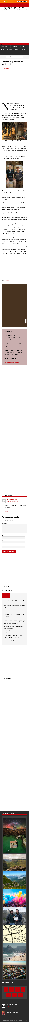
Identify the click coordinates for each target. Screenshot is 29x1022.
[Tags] (14, 595)
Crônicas (9, 49)
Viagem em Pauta (6, 68)
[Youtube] (14, 5)
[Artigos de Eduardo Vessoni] (3, 1014)
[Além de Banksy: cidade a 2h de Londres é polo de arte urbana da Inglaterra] (14, 970)
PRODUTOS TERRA (22, 1)
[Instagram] (11, 5)
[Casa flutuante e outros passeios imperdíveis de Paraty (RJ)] (14, 844)
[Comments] (23, 595)
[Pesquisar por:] (14, 56)
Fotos (3, 49)
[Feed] (23, 5)
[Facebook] (6, 5)
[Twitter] (8, 5)
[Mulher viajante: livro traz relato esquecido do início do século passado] (14, 934)
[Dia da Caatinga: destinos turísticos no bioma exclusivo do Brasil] (14, 862)
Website (3, 545)
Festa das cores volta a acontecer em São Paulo (14, 619)
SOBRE (23, 49)
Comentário (4, 523)
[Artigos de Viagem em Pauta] (3, 1007)
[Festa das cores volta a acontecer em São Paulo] (14, 898)
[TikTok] (20, 5)
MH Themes (24, 1020)
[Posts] (6, 595)
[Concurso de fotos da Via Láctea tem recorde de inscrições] (14, 826)
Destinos (14, 46)
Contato (12, 53)
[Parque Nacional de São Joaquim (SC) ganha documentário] (14, 880)
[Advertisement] (14, 27)
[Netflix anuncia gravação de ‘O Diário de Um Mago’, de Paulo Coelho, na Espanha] (14, 916)
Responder (6, 511)
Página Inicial (5, 46)
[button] (1, 44)
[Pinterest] (17, 5)
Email (3, 540)
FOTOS (9, 281)
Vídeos (22, 46)
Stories (17, 49)
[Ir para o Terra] (5, 2)
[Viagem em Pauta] (14, 9)
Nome (3, 535)
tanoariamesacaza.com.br (12, 362)
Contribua (4, 53)
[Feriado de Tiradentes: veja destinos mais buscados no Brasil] (14, 952)
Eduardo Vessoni (12, 1012)
